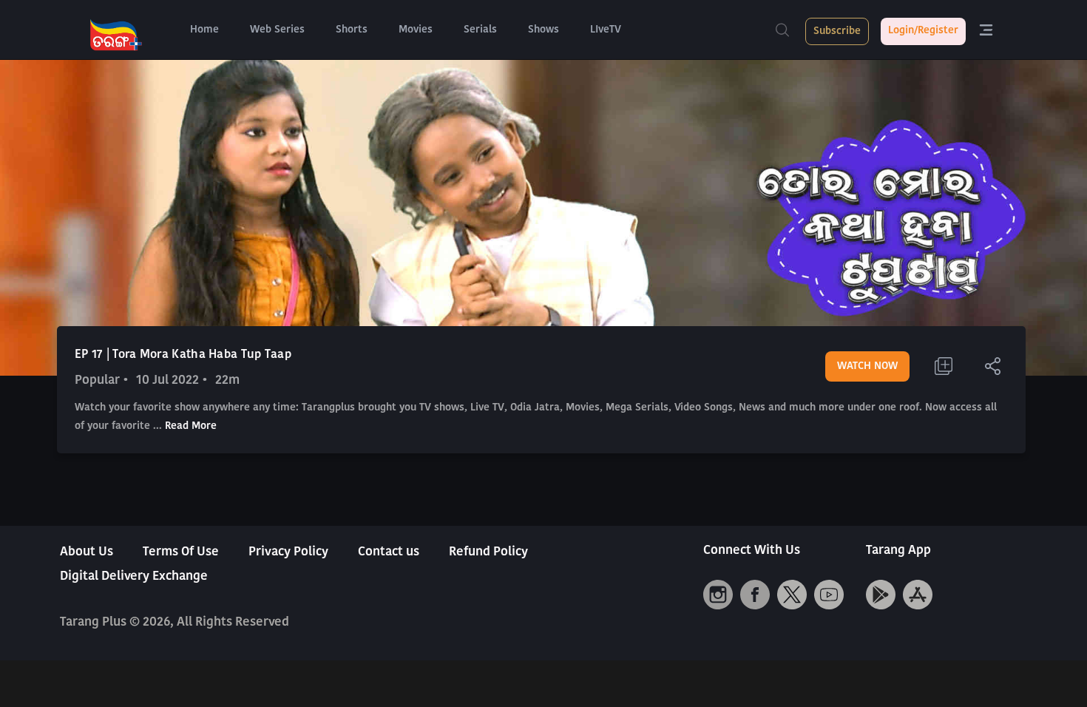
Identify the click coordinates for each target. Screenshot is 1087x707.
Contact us (388, 552)
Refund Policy (488, 552)
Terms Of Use (181, 552)
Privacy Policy (288, 552)
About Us (86, 552)
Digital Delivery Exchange (134, 576)
